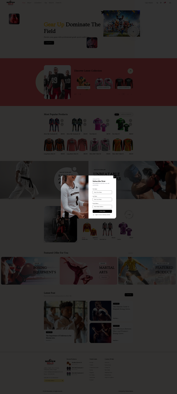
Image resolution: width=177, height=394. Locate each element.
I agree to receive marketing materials (102, 214)
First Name (95, 189)
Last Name (95, 196)
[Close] (114, 177)
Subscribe (102, 211)
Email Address (95, 203)
